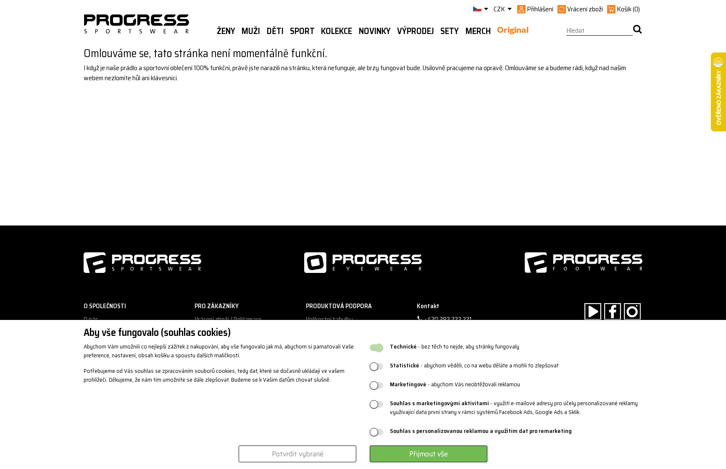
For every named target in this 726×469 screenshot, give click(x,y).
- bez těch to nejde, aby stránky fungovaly (454, 346)
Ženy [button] (226, 31)
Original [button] (513, 31)
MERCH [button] (478, 31)
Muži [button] (251, 31)
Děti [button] (275, 31)
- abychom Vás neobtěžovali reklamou (455, 384)
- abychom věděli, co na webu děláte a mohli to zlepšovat (474, 365)
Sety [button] (449, 31)
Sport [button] (302, 31)
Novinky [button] (375, 31)
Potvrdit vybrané (298, 454)
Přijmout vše (428, 454)
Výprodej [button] (415, 31)
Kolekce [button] (336, 31)
